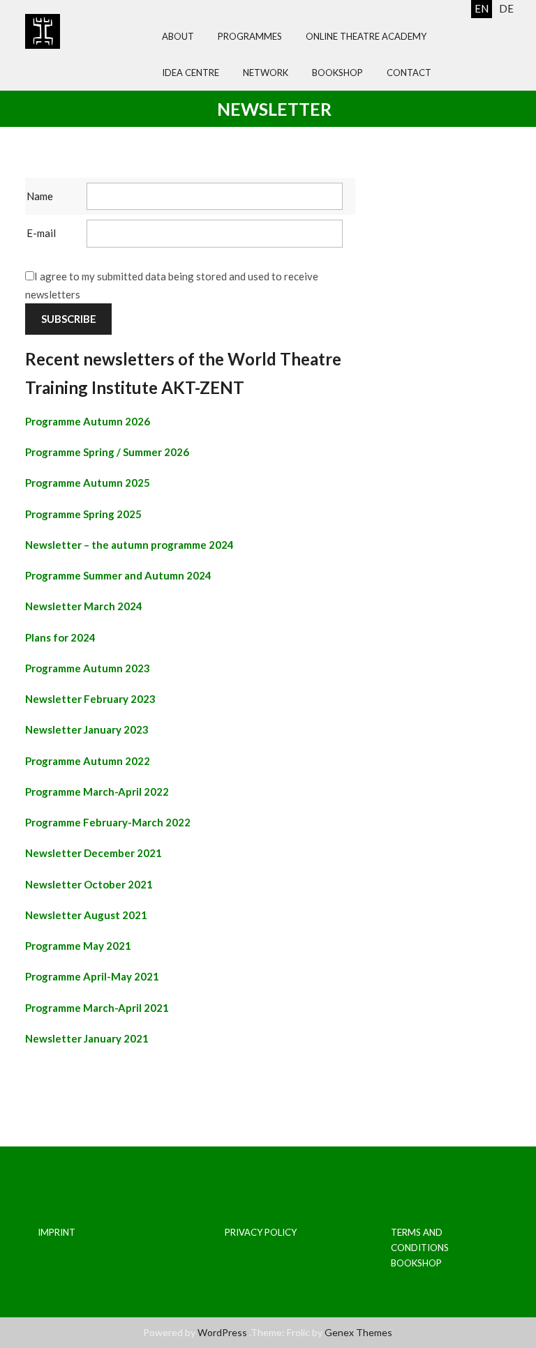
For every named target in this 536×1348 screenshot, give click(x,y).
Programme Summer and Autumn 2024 (118, 575)
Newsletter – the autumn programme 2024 (129, 544)
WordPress (222, 1332)
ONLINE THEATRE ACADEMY (366, 36)
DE (506, 8)
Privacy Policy (261, 1232)
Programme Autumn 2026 (87, 421)
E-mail (41, 233)
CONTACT (409, 72)
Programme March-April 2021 (97, 1007)
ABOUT (178, 36)
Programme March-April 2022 (97, 791)
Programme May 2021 (78, 945)
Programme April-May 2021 (92, 976)
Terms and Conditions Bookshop (420, 1248)
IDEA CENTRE (190, 72)
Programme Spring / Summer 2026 (107, 452)
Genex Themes (358, 1332)
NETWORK (265, 72)
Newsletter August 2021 (86, 915)
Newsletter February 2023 (90, 698)
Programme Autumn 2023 (87, 668)
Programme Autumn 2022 (87, 761)
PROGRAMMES (250, 36)
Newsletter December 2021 (93, 853)
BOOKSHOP (337, 72)
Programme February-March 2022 (108, 822)
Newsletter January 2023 (87, 729)
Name (40, 196)
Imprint (56, 1232)
